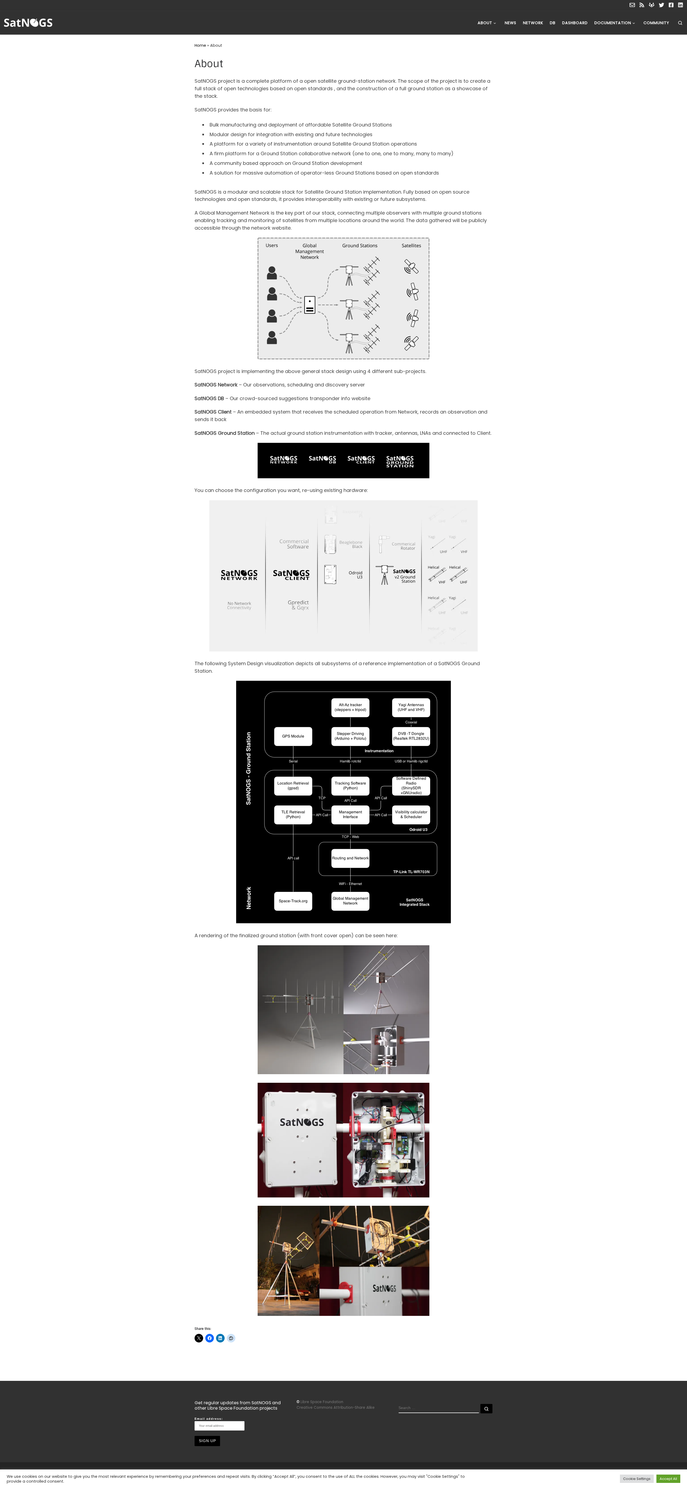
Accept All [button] (668, 1478)
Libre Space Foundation (322, 1401)
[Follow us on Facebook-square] (671, 5)
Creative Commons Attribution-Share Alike (336, 1407)
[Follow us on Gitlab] (651, 5)
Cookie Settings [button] (637, 1478)
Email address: (209, 1418)
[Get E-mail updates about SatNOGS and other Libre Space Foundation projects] (632, 5)
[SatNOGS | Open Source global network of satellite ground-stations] (37, 22)
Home (200, 45)
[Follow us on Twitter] (661, 5)
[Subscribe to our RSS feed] (642, 5)
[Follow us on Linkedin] (680, 5)
